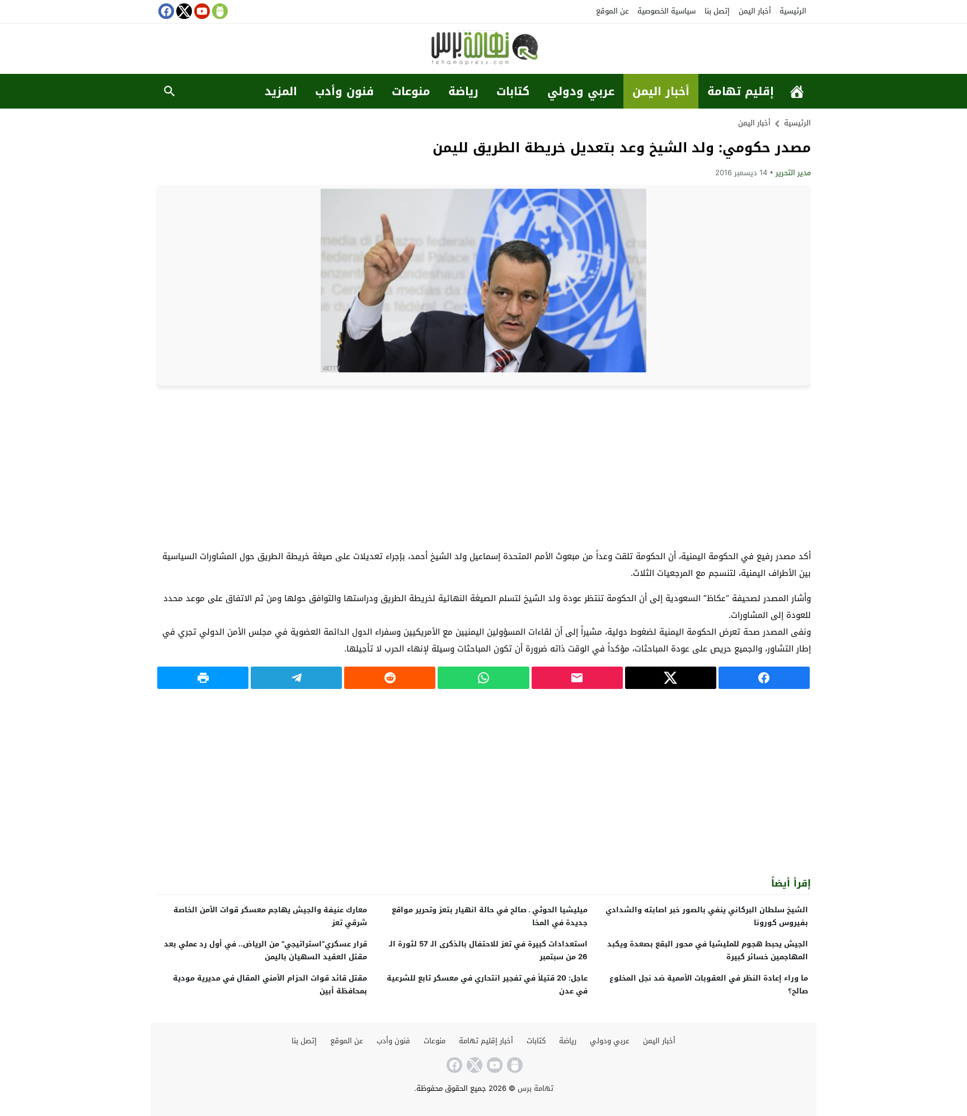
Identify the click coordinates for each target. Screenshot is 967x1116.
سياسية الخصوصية (666, 11)
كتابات (512, 91)
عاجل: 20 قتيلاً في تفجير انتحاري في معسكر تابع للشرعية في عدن (487, 984)
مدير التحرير (793, 173)
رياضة (463, 91)
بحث (169, 91)
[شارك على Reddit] (390, 677)
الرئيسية (793, 11)
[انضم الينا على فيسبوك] (165, 11)
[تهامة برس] (483, 50)
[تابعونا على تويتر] (183, 11)
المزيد (281, 91)
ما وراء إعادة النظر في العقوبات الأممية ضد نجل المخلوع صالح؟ (708, 984)
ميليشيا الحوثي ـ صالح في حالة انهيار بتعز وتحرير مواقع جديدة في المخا (490, 916)
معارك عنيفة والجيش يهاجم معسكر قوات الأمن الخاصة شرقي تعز (270, 916)
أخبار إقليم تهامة (486, 1041)
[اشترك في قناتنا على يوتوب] (201, 11)
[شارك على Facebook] (764, 677)
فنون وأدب (344, 91)
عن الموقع (612, 11)
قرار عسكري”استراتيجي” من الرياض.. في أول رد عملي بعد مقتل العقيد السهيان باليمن (265, 950)
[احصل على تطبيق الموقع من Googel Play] (219, 11)
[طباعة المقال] (203, 677)
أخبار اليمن (755, 11)
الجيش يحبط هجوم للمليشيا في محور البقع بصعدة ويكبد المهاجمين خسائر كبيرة (707, 950)
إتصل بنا (717, 11)
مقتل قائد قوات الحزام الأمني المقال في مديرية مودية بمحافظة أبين (270, 984)
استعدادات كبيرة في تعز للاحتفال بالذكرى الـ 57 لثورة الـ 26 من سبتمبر (488, 950)
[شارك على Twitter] (670, 677)
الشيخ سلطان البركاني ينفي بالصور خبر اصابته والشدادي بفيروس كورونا (706, 916)
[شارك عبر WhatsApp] (483, 677)
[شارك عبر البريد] (577, 677)
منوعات (411, 91)
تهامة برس (535, 1088)
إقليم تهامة (740, 91)
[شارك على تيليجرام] (296, 677)
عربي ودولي (580, 91)
